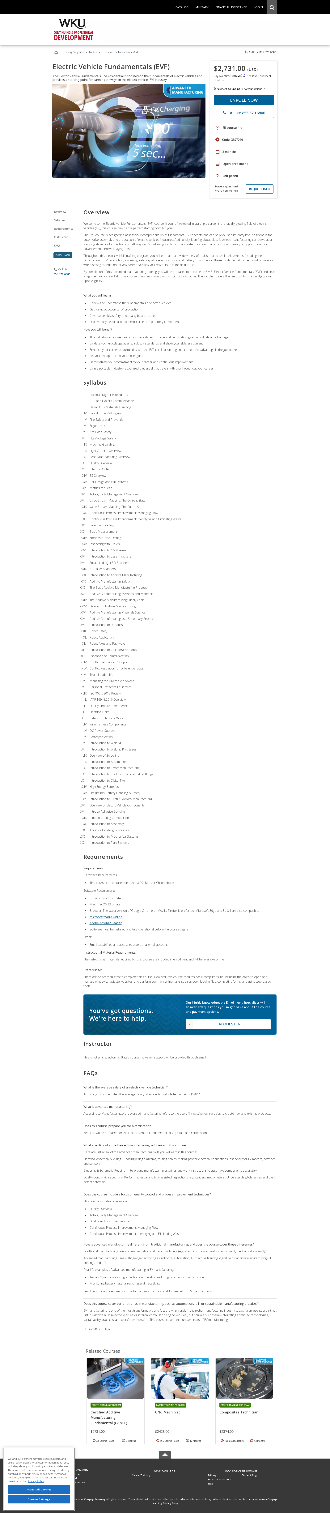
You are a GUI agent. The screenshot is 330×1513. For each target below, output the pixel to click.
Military (212, 1475)
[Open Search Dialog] (272, 7)
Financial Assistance (219, 1479)
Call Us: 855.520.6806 (260, 52)
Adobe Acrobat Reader (106, 923)
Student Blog (249, 1475)
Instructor (61, 237)
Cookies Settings (39, 1499)
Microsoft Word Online (106, 917)
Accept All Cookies (39, 1489)
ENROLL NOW (244, 100)
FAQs (57, 245)
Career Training (141, 1475)
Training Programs (73, 52)
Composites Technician (238, 1412)
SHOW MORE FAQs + (98, 1329)
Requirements (63, 228)
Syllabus (59, 220)
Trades (92, 52)
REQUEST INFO (259, 189)
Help (211, 1483)
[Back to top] (165, 1470)
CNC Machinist (167, 1412)
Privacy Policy (171, 1503)
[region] (39, 1479)
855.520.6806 (61, 274)
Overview (60, 212)
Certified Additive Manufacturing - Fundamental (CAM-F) (109, 1417)
